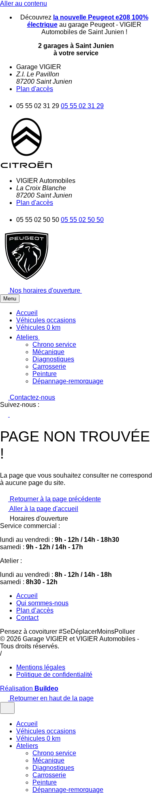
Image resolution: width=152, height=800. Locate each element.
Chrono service (54, 344)
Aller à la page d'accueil (43, 508)
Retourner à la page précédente (54, 499)
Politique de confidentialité (54, 674)
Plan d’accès (35, 610)
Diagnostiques (53, 359)
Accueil (27, 595)
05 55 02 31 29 (82, 105)
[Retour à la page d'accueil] (26, 166)
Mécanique (48, 351)
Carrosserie (49, 366)
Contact (27, 617)
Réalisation (29, 688)
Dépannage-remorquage (67, 381)
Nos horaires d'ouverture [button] (45, 290)
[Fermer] (7, 708)
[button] (32, 337)
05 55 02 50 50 (82, 219)
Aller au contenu (23, 3)
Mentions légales (40, 667)
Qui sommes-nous (42, 603)
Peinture (44, 373)
